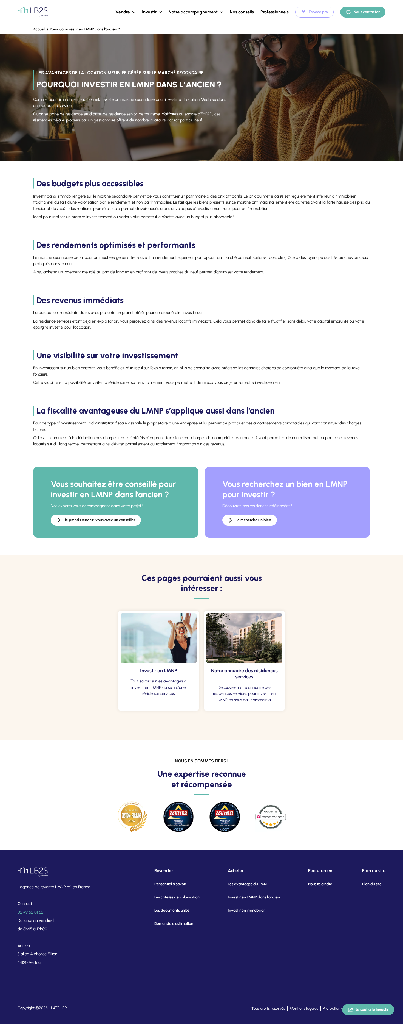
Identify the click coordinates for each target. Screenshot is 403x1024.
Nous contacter (367, 12)
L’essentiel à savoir (170, 884)
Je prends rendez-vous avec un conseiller (99, 520)
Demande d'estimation (173, 923)
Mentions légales (304, 1008)
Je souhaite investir (372, 1009)
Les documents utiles (171, 910)
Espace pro (318, 12)
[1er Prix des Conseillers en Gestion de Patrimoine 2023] (224, 816)
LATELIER (59, 1008)
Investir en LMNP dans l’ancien (254, 897)
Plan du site (372, 884)
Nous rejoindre (320, 884)
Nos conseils (242, 12)
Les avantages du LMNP (248, 884)
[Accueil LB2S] (33, 12)
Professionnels (274, 12)
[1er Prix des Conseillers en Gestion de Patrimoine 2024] (178, 816)
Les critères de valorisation (177, 897)
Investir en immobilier (246, 910)
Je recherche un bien (253, 520)
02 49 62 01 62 (30, 912)
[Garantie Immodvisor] (270, 816)
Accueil (39, 29)
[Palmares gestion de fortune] (132, 816)
